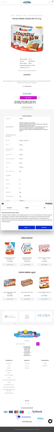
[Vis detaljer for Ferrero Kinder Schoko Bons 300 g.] (10, 248)
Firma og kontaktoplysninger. (9, 380)
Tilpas (25, 227)
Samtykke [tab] (9, 207)
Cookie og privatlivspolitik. (9, 387)
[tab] (27, 107)
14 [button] (28, 323)
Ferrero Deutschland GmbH (29, 70)
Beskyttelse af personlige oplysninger (9, 390)
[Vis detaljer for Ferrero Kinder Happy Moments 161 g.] (27, 248)
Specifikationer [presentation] (27, 107)
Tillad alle (44, 227)
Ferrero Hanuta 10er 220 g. (27, 292)
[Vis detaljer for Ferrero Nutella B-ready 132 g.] (44, 283)
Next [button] (51, 316)
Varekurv (51, 2)
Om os (9, 377)
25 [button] (40, 323)
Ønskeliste (45, 365)
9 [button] (22, 323)
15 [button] (29, 323)
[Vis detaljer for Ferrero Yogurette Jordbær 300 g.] (44, 248)
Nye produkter (9, 370)
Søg (9, 365)
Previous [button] (2, 316)
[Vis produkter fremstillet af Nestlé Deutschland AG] (27, 316)
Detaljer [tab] (27, 207)
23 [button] (38, 323)
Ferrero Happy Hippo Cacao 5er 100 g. (9, 293)
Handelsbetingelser (9, 393)
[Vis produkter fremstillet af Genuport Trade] (44, 316)
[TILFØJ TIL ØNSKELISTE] (38, 97)
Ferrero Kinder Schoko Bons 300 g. (10, 258)
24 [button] (39, 323)
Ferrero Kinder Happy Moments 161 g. (27, 258)
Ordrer (27, 365)
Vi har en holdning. (9, 375)
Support (9, 372)
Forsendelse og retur (9, 384)
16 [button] (30, 323)
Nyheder (9, 368)
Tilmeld (38, 344)
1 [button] (13, 323)
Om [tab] (44, 207)
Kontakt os (9, 363)
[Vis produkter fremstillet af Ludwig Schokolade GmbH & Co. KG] (10, 316)
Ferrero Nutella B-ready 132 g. (44, 293)
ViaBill (9, 382)
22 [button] (37, 323)
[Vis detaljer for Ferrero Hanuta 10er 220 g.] (27, 283)
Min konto (27, 363)
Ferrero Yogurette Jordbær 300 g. (44, 258)
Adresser (27, 368)
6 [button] (19, 323)
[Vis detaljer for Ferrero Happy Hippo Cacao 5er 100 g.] (10, 283)
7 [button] (20, 323)
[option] (10, 316)
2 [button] (14, 323)
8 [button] (21, 323)
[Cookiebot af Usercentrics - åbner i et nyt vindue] (46, 204)
